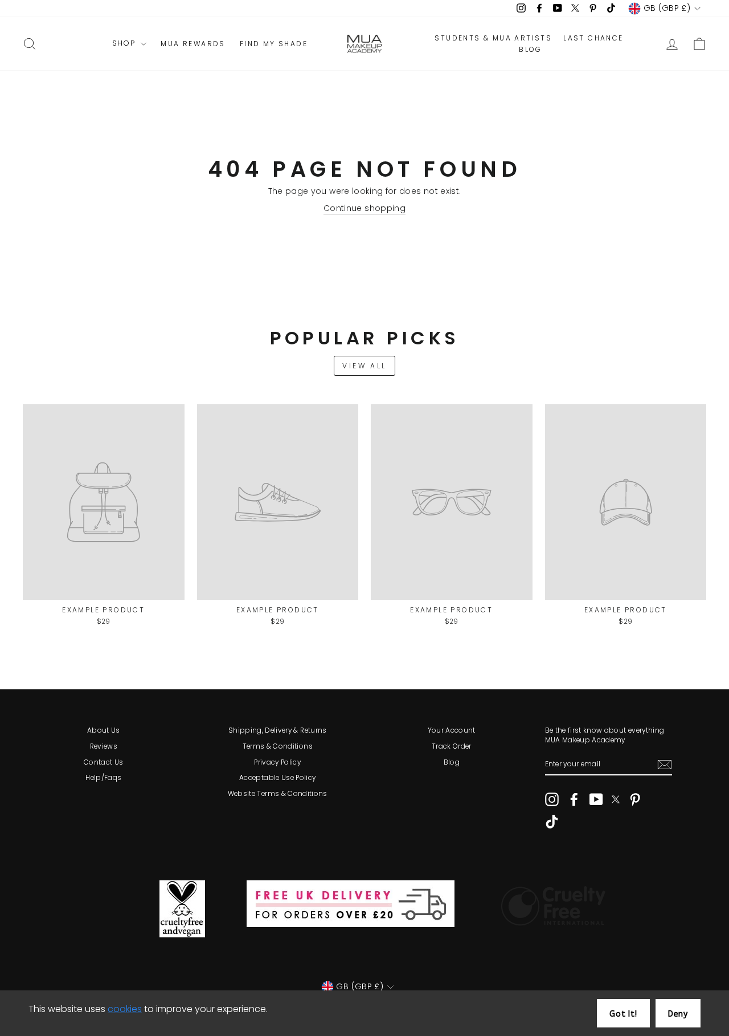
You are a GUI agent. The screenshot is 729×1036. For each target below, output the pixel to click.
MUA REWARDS (193, 43)
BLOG (530, 49)
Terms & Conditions (278, 746)
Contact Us (104, 762)
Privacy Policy (277, 762)
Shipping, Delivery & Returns (277, 730)
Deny (678, 1014)
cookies (125, 1008)
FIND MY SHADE (274, 43)
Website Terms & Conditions (277, 793)
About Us (103, 730)
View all (364, 366)
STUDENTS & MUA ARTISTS (493, 38)
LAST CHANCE (593, 38)
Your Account (452, 730)
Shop (125, 43)
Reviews (103, 746)
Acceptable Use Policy (277, 777)
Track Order (452, 746)
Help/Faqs (103, 777)
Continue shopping (364, 208)
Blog (452, 762)
